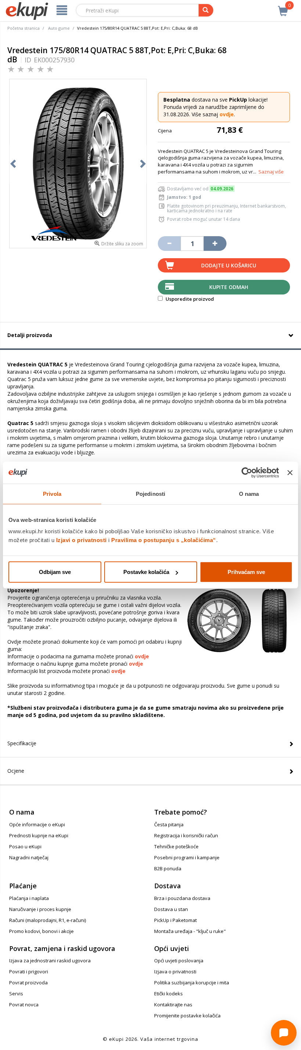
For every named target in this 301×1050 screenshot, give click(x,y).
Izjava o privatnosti (175, 971)
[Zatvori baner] (290, 472)
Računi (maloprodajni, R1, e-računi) (47, 920)
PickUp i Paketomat (175, 920)
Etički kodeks (168, 993)
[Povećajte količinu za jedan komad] (215, 243)
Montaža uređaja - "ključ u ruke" (190, 931)
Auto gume (59, 28)
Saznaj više (271, 171)
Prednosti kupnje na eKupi (38, 835)
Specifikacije (21, 743)
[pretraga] (206, 10)
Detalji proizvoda (29, 335)
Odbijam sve (55, 572)
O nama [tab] (249, 493)
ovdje (227, 114)
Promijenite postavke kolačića (187, 1015)
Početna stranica (23, 28)
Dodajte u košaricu (228, 265)
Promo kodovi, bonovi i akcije (41, 931)
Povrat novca (24, 1004)
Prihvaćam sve (246, 572)
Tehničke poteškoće (176, 846)
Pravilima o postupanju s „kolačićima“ (163, 540)
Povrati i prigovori (28, 971)
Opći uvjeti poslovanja (178, 960)
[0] (283, 7)
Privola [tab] (52, 493)
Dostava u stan (171, 909)
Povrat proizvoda (28, 982)
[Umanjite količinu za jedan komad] (169, 243)
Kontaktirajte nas (173, 1004)
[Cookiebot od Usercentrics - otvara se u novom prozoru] (247, 472)
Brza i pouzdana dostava (182, 898)
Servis (16, 993)
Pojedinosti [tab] (150, 493)
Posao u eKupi (25, 846)
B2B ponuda (167, 868)
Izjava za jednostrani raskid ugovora (50, 960)
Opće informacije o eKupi (37, 824)
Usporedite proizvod (189, 299)
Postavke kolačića (146, 572)
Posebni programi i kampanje (187, 857)
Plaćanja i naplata (29, 898)
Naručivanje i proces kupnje (40, 909)
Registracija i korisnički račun (186, 835)
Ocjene (15, 770)
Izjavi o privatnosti (81, 540)
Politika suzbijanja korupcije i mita (191, 982)
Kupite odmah (228, 286)
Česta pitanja (169, 824)
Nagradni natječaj (28, 857)
